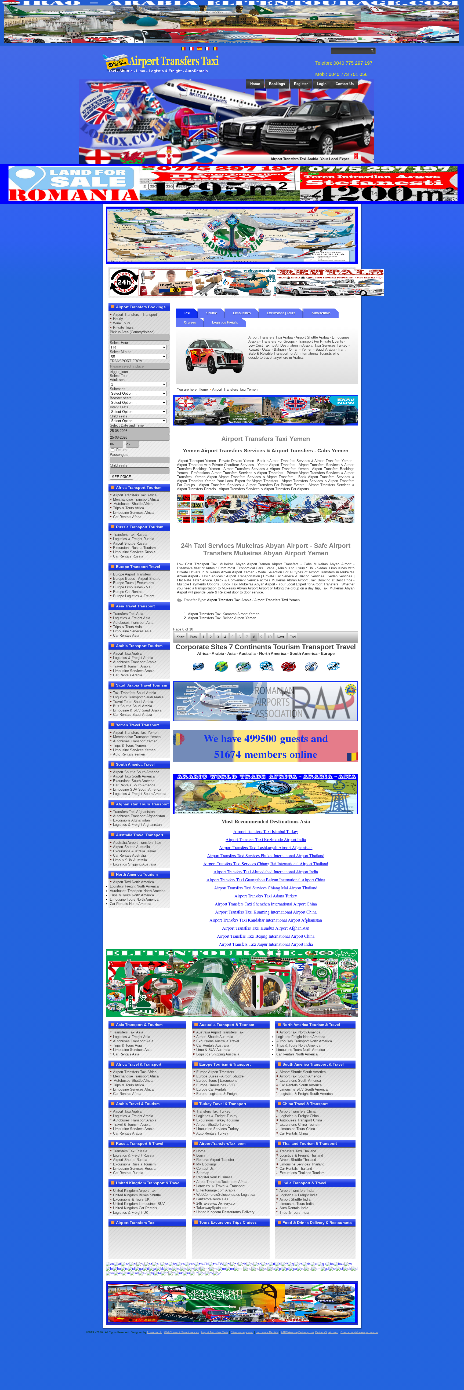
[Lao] (183, 1268)
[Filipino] (272, 1264)
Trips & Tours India (294, 1213)
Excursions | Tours (281, 313)
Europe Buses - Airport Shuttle (136, 579)
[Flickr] (124, 1252)
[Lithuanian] (197, 1268)
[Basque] (157, 1264)
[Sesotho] (339, 1268)
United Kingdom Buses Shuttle (137, 1195)
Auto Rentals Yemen (129, 754)
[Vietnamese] (201, 1273)
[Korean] (168, 1268)
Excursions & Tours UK (131, 1199)
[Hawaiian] (339, 1264)
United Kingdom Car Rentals (135, 1208)
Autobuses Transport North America (137, 891)
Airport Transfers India (297, 1191)
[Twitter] (124, 1233)
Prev (193, 637)
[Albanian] (125, 1264)
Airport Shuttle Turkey (213, 1125)
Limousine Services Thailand (302, 1164)
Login (322, 84)
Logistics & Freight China (299, 1116)
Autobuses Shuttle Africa (133, 504)
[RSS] (175, 1242)
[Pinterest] (175, 1233)
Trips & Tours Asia (127, 627)
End (292, 637)
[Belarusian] (165, 1264)
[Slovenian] (354, 1268)
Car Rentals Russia (128, 556)
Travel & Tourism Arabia (131, 666)
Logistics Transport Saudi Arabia (138, 697)
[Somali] (110, 1273)
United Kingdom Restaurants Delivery (225, 1212)
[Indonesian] (131, 1268)
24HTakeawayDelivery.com (297, 1332)
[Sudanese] (126, 1273)
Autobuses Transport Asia (133, 623)
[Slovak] (347, 1268)
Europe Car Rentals (128, 592)
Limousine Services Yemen (134, 750)
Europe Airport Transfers (132, 574)
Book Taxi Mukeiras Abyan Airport (248, 584)
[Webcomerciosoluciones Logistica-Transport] (246, 294)
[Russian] (307, 1268)
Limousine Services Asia (132, 631)
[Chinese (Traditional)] (216, 1264)
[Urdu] (186, 1273)
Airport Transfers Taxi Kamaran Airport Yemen (223, 614)
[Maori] (222, 1268)
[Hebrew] (348, 1264)
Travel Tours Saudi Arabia (133, 702)
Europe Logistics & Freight (133, 596)
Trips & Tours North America (132, 895)
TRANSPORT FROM (126, 361)
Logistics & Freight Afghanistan (137, 825)
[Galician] (291, 1264)
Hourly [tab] (118, 319)
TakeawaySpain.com (212, 1208)
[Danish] (242, 1264)
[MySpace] (135, 1252)
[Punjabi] (293, 1268)
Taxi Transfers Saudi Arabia (134, 693)
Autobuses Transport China (301, 1120)
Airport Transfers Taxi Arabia (229, 600)
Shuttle (211, 313)
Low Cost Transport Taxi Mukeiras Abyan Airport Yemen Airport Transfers (238, 564)
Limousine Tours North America (134, 899)
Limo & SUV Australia (130, 860)
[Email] (165, 1242)
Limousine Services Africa (133, 513)
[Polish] (278, 1268)
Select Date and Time (127, 425)
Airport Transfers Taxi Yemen (135, 733)
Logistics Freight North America (134, 886)
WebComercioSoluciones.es (181, 1332)
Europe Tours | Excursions (133, 583)
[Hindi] (109, 1268)
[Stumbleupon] (155, 1242)
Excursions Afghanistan (131, 820)
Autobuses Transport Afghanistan (139, 816)
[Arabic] (132, 1264)
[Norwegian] (255, 1268)
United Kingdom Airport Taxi (134, 1191)
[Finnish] (278, 1264)
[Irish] (139, 1268)
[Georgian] (299, 1264)
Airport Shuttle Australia (131, 847)
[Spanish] (118, 1273)
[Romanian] (300, 1268)
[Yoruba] (217, 1273)
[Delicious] (124, 1242)
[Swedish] (143, 1273)
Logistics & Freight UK (130, 1213)
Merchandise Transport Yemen (137, 737)
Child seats (118, 416)
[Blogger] (135, 1242)
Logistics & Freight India (298, 1195)
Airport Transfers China (298, 1111)
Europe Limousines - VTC (133, 587)
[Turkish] (171, 1273)
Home (255, 84)
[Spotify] (114, 1252)
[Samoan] (316, 1268)
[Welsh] (209, 1273)
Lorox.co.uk (154, 1332)
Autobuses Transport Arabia (134, 662)
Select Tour (119, 376)
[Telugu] (157, 1273)
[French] (284, 1264)
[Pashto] (263, 1268)
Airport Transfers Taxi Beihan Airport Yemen (222, 618)
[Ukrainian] (179, 1273)
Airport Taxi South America (134, 776)
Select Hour (119, 343)
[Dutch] (250, 1264)
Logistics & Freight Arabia (133, 658)
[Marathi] (230, 1268)
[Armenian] (140, 1264)
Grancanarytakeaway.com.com (359, 1332)
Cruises (190, 322)
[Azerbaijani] (148, 1264)
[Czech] (234, 1264)
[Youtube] (145, 1233)
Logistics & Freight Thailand (301, 1155)
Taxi (187, 313)
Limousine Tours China (297, 1129)
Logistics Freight (225, 322)
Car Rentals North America (130, 904)
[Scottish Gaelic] (325, 1268)
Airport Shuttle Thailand (298, 1160)
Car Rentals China (294, 1133)
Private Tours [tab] (123, 327)
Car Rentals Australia (129, 855)
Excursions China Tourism (300, 1125)
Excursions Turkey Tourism (217, 1120)
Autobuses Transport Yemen (135, 741)
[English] (110, 1264)
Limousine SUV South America (137, 789)
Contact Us (345, 84)
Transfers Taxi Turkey (213, 1111)
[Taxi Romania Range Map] (265, 424)
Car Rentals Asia (126, 635)
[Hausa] (330, 1264)
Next (280, 637)
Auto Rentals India (294, 1208)
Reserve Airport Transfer (215, 1160)
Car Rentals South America (134, 785)
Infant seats (119, 407)
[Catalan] (181, 1264)
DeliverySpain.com (326, 1332)
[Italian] (146, 1268)
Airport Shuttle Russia (130, 543)
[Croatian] (226, 1264)
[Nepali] (247, 1268)
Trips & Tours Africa (128, 508)
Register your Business (214, 1177)
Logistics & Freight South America (139, 794)
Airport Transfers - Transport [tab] (135, 315)
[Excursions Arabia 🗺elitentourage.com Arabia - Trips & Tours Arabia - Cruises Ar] (232, 1016)
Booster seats (121, 398)
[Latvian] (190, 1268)
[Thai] (164, 1273)
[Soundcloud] (155, 1233)
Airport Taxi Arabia (127, 653)
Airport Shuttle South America (136, 772)
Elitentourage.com (242, 1332)
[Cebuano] (190, 1264)
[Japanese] (152, 1268)
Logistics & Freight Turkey (216, 1116)
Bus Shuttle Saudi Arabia (132, 706)
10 (269, 637)
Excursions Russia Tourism (134, 548)
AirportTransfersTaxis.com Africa (221, 1182)
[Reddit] (145, 1242)
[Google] (135, 1233)
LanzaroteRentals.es (212, 1199)
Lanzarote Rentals (267, 1332)
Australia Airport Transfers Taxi (137, 843)
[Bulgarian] (173, 1264)
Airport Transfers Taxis (214, 1332)
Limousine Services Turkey (217, 1129)
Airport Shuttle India (295, 1199)
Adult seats (119, 380)
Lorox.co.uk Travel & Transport (220, 1186)
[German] (307, 1264)
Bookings (277, 84)
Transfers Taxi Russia (130, 535)
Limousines (242, 313)
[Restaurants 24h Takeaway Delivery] (163, 294)
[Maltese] (213, 1268)
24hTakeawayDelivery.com (217, 1203)
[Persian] (271, 1268)
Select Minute (120, 352)
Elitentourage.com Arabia (215, 1190)
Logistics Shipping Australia (134, 864)
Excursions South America (133, 781)
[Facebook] (114, 1233)
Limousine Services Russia (134, 552)
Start (180, 637)
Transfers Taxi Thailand (298, 1151)
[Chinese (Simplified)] (202, 1264)
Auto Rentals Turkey (212, 1133)
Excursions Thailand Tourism (302, 1173)
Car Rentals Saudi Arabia (132, 715)
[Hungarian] (117, 1268)
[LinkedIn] (114, 1242)
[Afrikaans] (117, 1264)
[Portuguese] (285, 1268)
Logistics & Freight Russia (133, 539)
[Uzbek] (194, 1273)
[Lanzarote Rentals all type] (330, 294)
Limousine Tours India (297, 1204)
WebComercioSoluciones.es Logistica (225, 1195)
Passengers (119, 455)
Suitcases (117, 389)
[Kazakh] (160, 1268)
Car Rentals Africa (127, 517)
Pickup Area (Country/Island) (132, 332)
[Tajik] (150, 1273)
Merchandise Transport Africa (136, 499)
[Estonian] (265, 1264)
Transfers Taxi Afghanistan (134, 812)
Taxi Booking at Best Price (331, 580)
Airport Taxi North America (133, 882)
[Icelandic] (124, 1268)
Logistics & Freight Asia (131, 618)
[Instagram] (165, 1233)
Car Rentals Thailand (296, 1169)
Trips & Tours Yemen (129, 745)
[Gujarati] (322, 1264)
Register (301, 84)
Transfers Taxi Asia (128, 614)
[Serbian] (332, 1268)
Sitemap (202, 1173)
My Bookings (206, 1164)
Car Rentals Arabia (127, 675)
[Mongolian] (238, 1268)
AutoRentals (321, 313)
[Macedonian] (204, 1268)
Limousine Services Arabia (133, 671)
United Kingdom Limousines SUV (139, 1204)
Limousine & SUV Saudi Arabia (137, 710)
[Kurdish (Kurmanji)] (176, 1268)
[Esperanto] (257, 1264)
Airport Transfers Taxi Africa (135, 495)
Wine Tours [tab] (121, 323)
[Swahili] (134, 1273)
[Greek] (314, 1264)
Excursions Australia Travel (134, 851)
